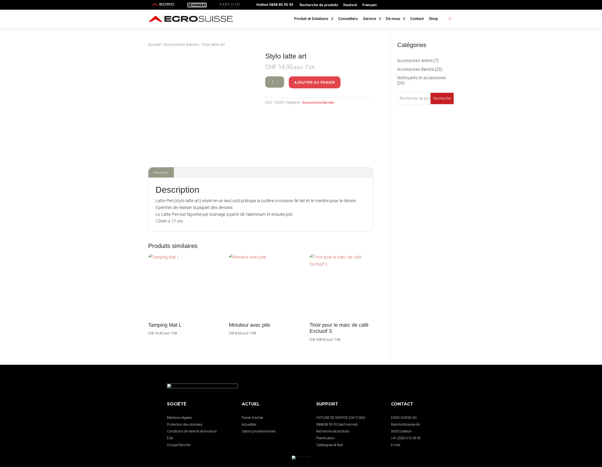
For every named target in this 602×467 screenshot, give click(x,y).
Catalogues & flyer (329, 445)
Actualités (249, 424)
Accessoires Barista (181, 44)
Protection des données (184, 424)
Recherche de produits (319, 5)
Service (369, 18)
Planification (325, 438)
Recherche (442, 98)
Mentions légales (179, 418)
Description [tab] (161, 172)
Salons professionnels (259, 431)
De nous (393, 18)
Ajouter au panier (314, 82)
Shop (433, 18)
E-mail (395, 445)
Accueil (154, 44)
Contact (417, 18)
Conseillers (348, 18)
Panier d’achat (252, 418)
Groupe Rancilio (179, 445)
